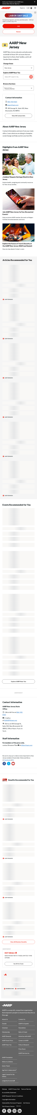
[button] (35, 8)
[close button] (35, 12)
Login (28, 8)
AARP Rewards (6, 1036)
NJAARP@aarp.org (10, 720)
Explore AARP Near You (11, 73)
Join (18, 26)
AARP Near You (6, 1045)
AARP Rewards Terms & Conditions (12, 1096)
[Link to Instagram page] (14, 1111)
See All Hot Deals (18, 963)
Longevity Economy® (8, 1080)
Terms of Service (26, 1089)
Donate (4, 1023)
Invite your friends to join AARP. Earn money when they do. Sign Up (12, 2)
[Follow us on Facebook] (4, 763)
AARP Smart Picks (7, 1040)
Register (22, 8)
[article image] (18, 174)
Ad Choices (26, 1103)
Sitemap (4, 1089)
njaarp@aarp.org (12, 105)
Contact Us (21, 1019)
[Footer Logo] (18, 1005)
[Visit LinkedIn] (20, 1111)
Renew (18, 31)
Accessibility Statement (9, 1092)
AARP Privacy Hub (14, 1089)
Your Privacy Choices (8, 1106)
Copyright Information (8, 1099)
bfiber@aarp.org (26, 745)
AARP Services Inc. (24, 1053)
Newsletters (22, 1028)
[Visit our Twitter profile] (8, 763)
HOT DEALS (10, 953)
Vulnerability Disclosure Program (12, 1103)
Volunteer (5, 1028)
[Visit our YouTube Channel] (13, 763)
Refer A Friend (22, 1032)
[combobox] (18, 76)
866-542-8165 (12, 102)
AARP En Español (23, 1023)
